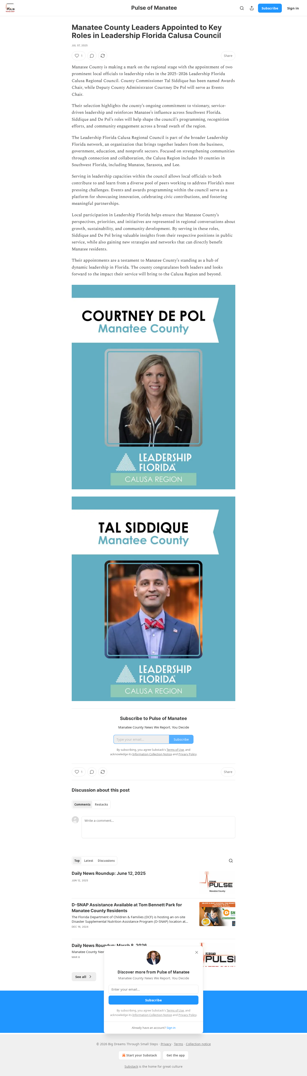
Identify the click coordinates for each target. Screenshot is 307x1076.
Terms (178, 1044)
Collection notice (198, 1044)
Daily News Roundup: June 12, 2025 (109, 873)
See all (80, 976)
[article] (153, 882)
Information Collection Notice (152, 1015)
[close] (196, 952)
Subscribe (270, 8)
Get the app (176, 1055)
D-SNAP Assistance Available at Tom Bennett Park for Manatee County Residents (127, 907)
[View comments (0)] (91, 55)
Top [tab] (77, 861)
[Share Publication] (251, 8)
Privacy (166, 1044)
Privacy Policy (187, 1015)
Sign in (293, 8)
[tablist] (91, 804)
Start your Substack (141, 1055)
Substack (131, 1066)
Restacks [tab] (101, 804)
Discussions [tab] (106, 861)
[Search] (241, 8)
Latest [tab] (88, 861)
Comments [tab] (82, 804)
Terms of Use (175, 1010)
